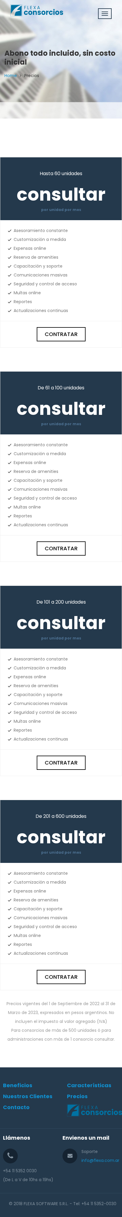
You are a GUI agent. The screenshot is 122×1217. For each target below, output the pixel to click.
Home (10, 76)
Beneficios (17, 1085)
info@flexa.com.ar (100, 1160)
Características (89, 1085)
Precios (77, 1096)
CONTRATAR (61, 334)
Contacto (16, 1107)
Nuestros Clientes (27, 1096)
